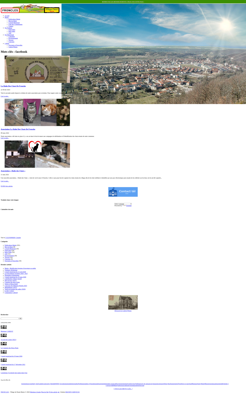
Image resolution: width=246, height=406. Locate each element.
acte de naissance (146, 384)
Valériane (138, 384)
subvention (129, 384)
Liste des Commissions (15, 24)
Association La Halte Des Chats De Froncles (18, 129)
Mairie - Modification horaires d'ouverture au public (20, 268)
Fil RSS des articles (7, 186)
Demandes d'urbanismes (12, 275)
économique (132, 385)
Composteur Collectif (11, 292)
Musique (194, 384)
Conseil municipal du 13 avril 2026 (15, 272)
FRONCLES (5, 392)
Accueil (7, 16)
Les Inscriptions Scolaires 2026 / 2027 (16, 273)
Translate (129, 205)
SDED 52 (58, 384)
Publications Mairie (14, 19)
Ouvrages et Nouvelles (15, 45)
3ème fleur (167, 384)
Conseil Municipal (14, 23)
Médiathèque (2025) (11, 287)
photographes (74, 384)
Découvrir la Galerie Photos (123, 311)
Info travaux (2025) (10, 280)
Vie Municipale (9, 35)
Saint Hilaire (201, 384)
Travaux (10, 40)
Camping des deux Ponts (12, 282)
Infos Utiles (8, 252)
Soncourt (141, 385)
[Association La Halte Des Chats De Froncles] (37, 125)
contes (63, 384)
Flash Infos (11, 29)
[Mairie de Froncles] (123, 196)
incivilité (111, 385)
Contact (10, 26)
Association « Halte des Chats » (13, 171)
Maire (115, 385)
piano (83, 384)
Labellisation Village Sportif (13, 279)
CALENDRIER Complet (13, 237)
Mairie (7, 17)
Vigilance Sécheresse (11, 270)
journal (211, 384)
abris (137, 385)
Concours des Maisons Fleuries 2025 (16, 286)
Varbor (119, 385)
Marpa (207, 384)
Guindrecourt (42, 384)
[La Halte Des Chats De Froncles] (37, 82)
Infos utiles (11, 31)
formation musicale (110, 384)
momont (67, 384)
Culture (7, 43)
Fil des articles (53, 392)
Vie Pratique (8, 28)
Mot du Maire (12, 21)
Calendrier (11, 36)
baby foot (35, 384)
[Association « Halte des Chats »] (37, 167)
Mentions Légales (35, 392)
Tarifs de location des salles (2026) (15, 289)
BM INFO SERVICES (72, 392)
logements (24, 384)
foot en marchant (187, 384)
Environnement (13, 38)
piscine (159, 384)
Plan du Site (45, 392)
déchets (224, 384)
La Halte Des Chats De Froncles (13, 86)
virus (133, 384)
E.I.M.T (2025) (9, 291)
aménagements (100, 384)
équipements (174, 384)
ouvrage (29, 384)
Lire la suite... (5, 96)
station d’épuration (90, 384)
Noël (79, 384)
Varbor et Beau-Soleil (11, 284)
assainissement (217, 384)
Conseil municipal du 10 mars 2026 (15, 277)
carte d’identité (50, 384)
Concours (11, 42)
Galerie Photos (12, 47)
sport (162, 384)
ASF (9, 33)
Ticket (180, 384)
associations (124, 385)
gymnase (154, 384)
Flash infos (8, 250)
